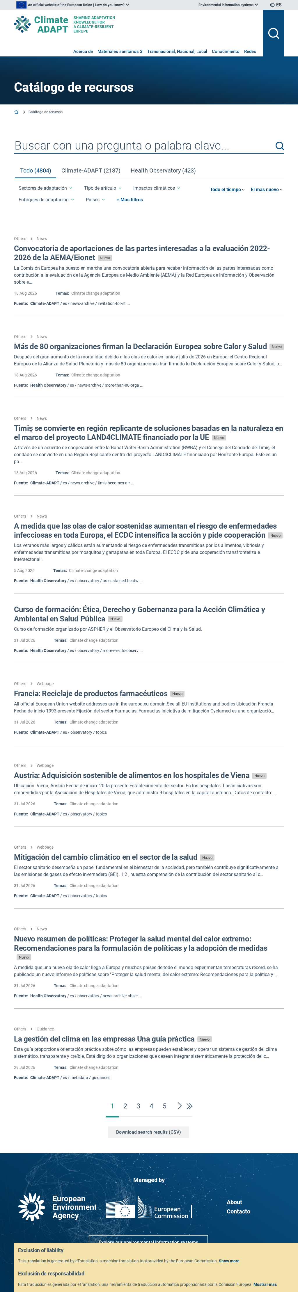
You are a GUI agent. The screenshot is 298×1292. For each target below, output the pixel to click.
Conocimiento (226, 51)
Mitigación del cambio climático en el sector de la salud (113, 857)
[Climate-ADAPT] (136, 24)
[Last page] (188, 1106)
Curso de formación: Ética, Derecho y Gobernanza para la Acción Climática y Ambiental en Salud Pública (139, 614)
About (234, 1202)
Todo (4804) (35, 170)
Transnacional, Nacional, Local (177, 51)
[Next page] (179, 1106)
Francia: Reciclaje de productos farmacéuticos (98, 693)
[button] (280, 146)
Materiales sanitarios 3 (120, 51)
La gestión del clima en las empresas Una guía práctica (112, 1039)
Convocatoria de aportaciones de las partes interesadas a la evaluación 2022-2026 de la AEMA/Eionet (142, 253)
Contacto (238, 1211)
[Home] (17, 112)
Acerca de (83, 51)
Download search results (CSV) (148, 1132)
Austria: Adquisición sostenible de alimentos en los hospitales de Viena (139, 775)
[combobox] (149, 146)
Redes (250, 51)
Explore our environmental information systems (148, 1242)
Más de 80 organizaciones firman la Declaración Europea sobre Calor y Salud (148, 346)
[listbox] (73, 5)
